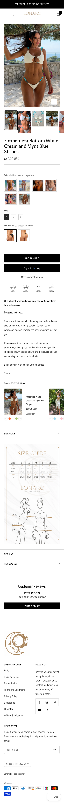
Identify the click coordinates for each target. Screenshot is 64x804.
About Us (8, 709)
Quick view (30, 413)
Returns (8, 554)
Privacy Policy (10, 696)
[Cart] (58, 14)
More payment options (32, 277)
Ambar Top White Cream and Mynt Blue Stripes (35, 400)
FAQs (6, 670)
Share (7, 373)
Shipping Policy (11, 677)
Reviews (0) (10, 563)
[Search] (12, 14)
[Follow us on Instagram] (47, 702)
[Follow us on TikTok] (47, 710)
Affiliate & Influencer (14, 715)
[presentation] (20, 418)
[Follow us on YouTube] (39, 710)
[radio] (10, 185)
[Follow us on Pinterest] (55, 702)
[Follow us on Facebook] (39, 702)
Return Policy (10, 683)
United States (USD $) (16, 763)
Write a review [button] (32, 606)
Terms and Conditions (14, 689)
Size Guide (10, 433)
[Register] (54, 750)
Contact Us (9, 702)
